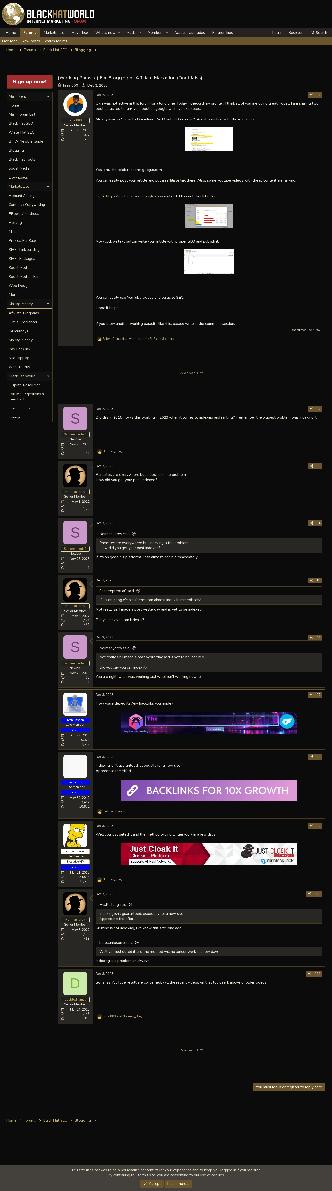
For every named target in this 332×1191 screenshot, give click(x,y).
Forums (29, 32)
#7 (319, 695)
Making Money (21, 340)
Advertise (80, 32)
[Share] (311, 95)
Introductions (19, 408)
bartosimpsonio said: (116, 942)
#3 (319, 466)
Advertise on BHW (191, 373)
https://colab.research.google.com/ (134, 196)
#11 (318, 974)
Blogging (16, 150)
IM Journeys (18, 331)
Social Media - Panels (26, 276)
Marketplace (54, 32)
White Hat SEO (22, 132)
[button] (119, 32)
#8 (319, 757)
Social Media (19, 168)
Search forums (55, 41)
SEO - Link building (24, 249)
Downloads (18, 177)
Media (131, 32)
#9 (319, 826)
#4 (319, 523)
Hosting (15, 222)
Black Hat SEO (21, 123)
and (122, 1016)
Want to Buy (19, 367)
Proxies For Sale (22, 240)
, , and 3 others (138, 339)
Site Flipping (19, 358)
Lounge (15, 417)
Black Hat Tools (22, 159)
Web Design (19, 285)
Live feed (10, 41)
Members (155, 32)
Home (11, 32)
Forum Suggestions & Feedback (26, 397)
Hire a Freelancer (23, 322)
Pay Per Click (19, 349)
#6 (319, 637)
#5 (319, 580)
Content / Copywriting (27, 204)
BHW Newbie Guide (26, 141)
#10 (318, 894)
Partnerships (222, 32)
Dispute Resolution (25, 385)
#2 (319, 409)
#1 (319, 95)
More (13, 294)
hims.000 (70, 85)
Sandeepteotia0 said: (117, 590)
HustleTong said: (113, 904)
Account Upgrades (189, 32)
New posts (31, 41)
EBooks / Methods (24, 213)
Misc (12, 231)
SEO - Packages (22, 258)
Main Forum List (22, 114)
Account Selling (22, 195)
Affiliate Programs (24, 313)
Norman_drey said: (114, 533)
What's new (105, 32)
